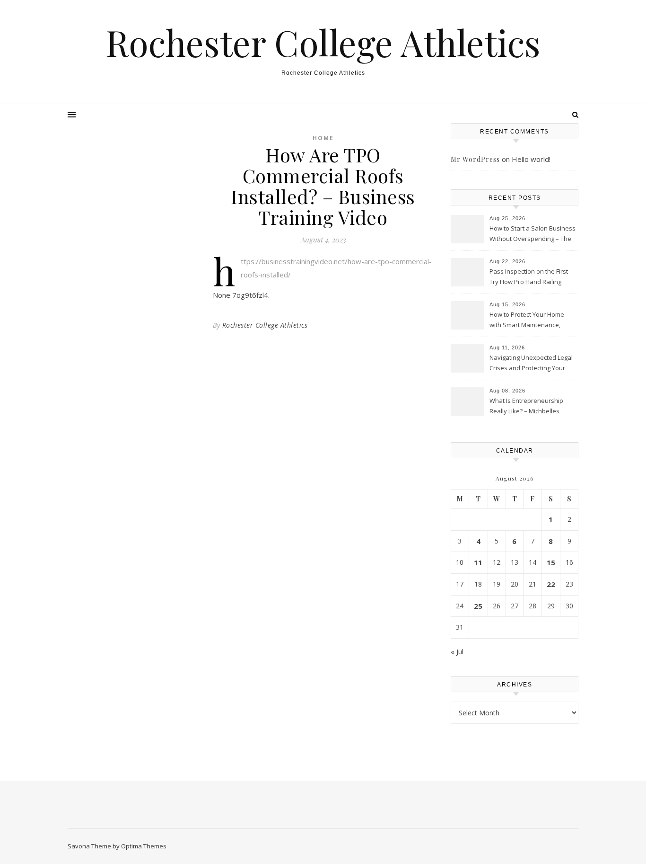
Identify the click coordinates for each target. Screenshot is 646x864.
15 (551, 562)
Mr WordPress (475, 159)
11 (478, 562)
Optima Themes (143, 846)
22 (551, 584)
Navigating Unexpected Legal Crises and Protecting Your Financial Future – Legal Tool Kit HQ (531, 363)
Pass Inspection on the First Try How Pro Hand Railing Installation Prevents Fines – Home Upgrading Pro (529, 277)
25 (478, 606)
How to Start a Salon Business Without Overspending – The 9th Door (532, 234)
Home (323, 138)
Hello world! (531, 159)
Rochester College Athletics (323, 42)
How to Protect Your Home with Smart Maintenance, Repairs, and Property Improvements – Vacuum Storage (526, 320)
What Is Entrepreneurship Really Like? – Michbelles (526, 405)
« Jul (457, 651)
